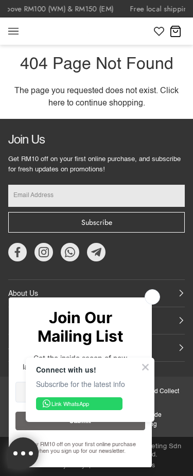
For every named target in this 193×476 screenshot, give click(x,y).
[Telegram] (96, 252)
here (56, 103)
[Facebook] (17, 252)
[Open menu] (23, 31)
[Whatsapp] (70, 252)
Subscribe (96, 222)
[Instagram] (43, 252)
